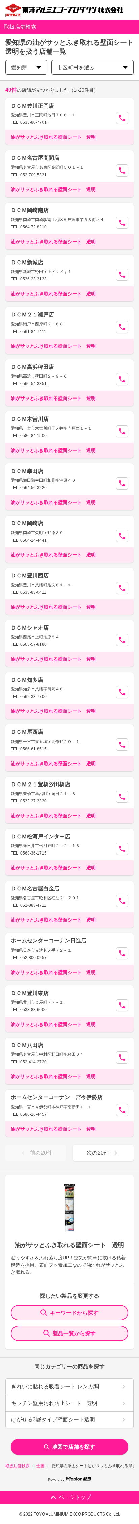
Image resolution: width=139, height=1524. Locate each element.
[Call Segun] (122, 118)
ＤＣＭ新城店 (27, 262)
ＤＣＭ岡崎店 (27, 523)
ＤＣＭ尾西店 (27, 732)
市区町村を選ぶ (76, 67)
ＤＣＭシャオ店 (30, 628)
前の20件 (41, 1153)
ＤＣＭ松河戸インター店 (40, 836)
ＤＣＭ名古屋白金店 (35, 888)
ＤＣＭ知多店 (27, 680)
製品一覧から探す (74, 1333)
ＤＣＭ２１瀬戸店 (32, 314)
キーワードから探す (74, 1313)
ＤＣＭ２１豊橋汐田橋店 (40, 784)
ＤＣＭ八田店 (27, 1045)
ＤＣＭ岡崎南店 (30, 210)
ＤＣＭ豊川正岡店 (32, 106)
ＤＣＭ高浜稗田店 (32, 367)
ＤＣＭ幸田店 (27, 471)
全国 (40, 1465)
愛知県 (19, 67)
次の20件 (98, 1153)
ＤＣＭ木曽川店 (30, 419)
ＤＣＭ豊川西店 (30, 575)
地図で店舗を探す (73, 1447)
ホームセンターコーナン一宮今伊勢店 (57, 1097)
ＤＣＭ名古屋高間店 (35, 158)
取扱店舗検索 (17, 1465)
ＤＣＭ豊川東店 (30, 993)
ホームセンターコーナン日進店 (48, 940)
